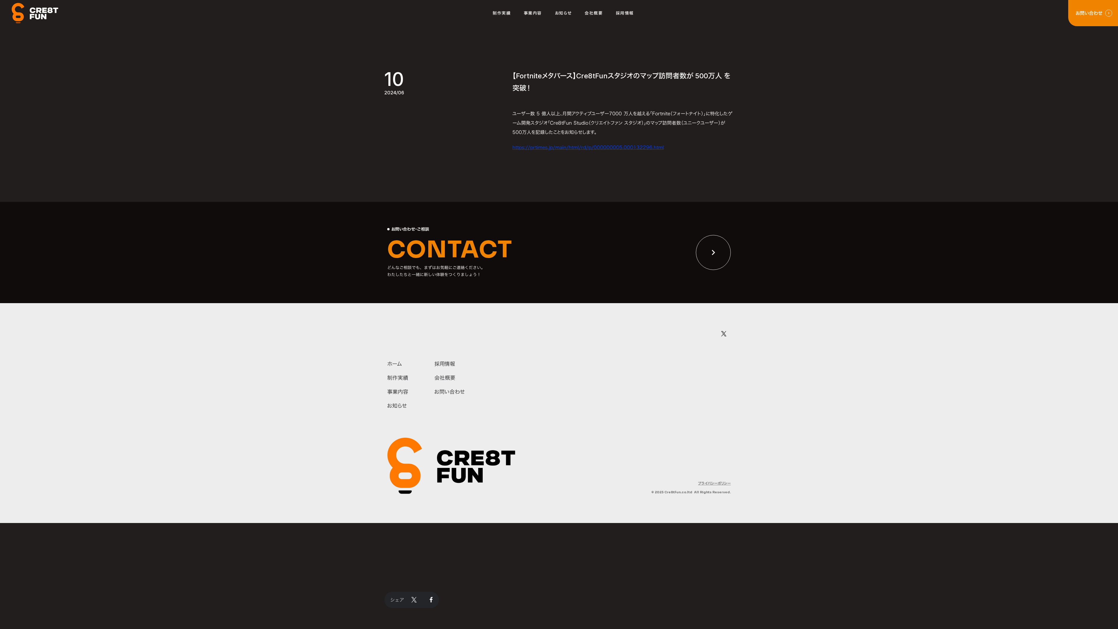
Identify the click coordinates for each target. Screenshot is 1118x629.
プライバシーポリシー (714, 483)
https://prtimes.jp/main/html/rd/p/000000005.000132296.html (588, 147)
